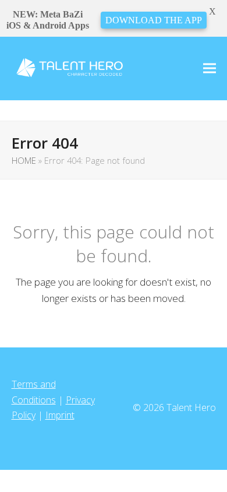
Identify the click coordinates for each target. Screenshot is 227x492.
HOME (24, 160)
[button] (209, 68)
